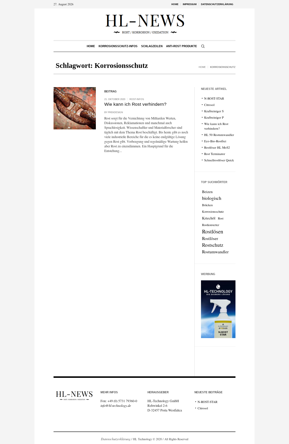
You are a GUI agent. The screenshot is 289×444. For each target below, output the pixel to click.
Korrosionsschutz (213, 212)
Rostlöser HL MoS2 (217, 147)
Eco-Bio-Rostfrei (215, 141)
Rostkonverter (210, 225)
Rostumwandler (215, 252)
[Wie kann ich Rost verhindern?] (75, 108)
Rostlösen (212, 231)
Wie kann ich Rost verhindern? (135, 104)
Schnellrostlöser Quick (219, 160)
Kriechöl (208, 218)
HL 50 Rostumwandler (219, 135)
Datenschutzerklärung (116, 439)
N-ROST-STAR (214, 98)
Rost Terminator (214, 154)
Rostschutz (212, 245)
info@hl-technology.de (115, 405)
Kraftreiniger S (214, 111)
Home (202, 67)
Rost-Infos (136, 99)
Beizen (207, 191)
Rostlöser (210, 238)
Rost (220, 218)
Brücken (207, 205)
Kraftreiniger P (214, 117)
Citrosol (209, 105)
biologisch (211, 198)
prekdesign (115, 112)
